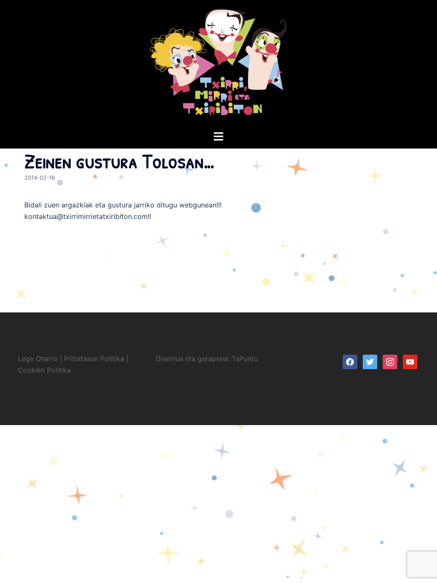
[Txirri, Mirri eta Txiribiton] (218, 64)
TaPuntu (245, 358)
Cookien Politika (44, 370)
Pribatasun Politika (94, 358)
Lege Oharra (38, 358)
